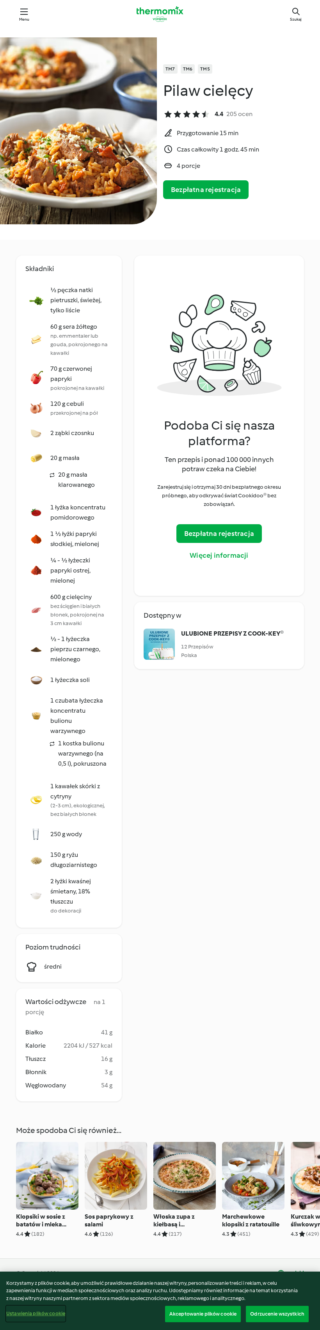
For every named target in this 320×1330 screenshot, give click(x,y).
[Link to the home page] (160, 14)
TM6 (188, 69)
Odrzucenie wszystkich (277, 1314)
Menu (24, 19)
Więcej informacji (219, 555)
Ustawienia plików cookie (35, 1313)
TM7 (170, 69)
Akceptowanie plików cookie (202, 1314)
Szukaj (296, 19)
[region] (160, 1301)
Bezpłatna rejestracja (206, 189)
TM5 (205, 69)
